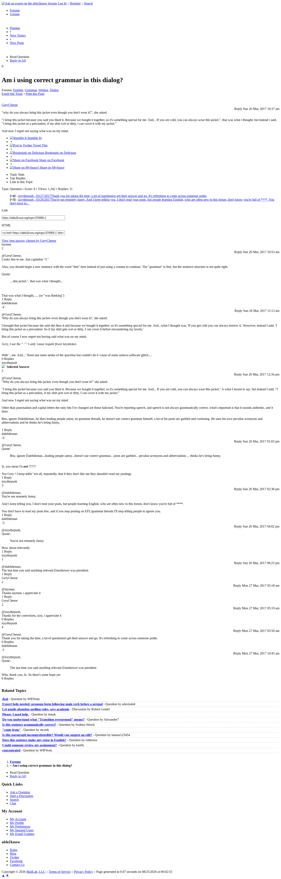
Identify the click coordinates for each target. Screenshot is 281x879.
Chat (13, 803)
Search (88, 3)
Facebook (16, 861)
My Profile (17, 823)
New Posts (17, 43)
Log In (62, 3)
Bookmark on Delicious (60, 152)
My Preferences (20, 826)
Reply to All (18, 60)
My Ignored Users (22, 830)
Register (75, 3)
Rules (13, 850)
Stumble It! (34, 138)
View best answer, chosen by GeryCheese (29, 240)
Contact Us (17, 864)
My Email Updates (22, 834)
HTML (6, 225)
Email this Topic (12, 94)
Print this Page (35, 94)
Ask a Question (20, 792)
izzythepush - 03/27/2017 (112, 196)
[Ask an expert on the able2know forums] (29, 3)
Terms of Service (60, 871)
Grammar (31, 90)
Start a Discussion (21, 796)
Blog (13, 853)
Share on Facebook (51, 160)
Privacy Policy (83, 871)
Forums (15, 10)
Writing (43, 90)
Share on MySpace (51, 167)
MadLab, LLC (35, 871)
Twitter (14, 857)
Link (5, 210)
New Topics (18, 35)
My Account (18, 819)
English (18, 90)
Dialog (54, 90)
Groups (15, 14)
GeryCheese (10, 105)
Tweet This (40, 145)
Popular (15, 28)
